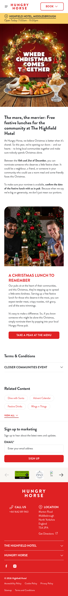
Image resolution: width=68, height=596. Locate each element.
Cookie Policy (31, 583)
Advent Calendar (42, 398)
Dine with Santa (16, 398)
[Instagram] (15, 566)
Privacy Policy (46, 583)
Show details (50, 336)
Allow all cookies (34, 347)
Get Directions (46, 534)
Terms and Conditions (25, 590)
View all (9, 415)
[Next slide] (61, 475)
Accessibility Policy (12, 583)
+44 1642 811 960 (19, 512)
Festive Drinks (15, 406)
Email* (9, 442)
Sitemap (8, 590)
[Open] (6, 6)
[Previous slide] (7, 475)
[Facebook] (6, 566)
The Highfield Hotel (20, 546)
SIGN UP (34, 458)
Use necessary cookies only (34, 358)
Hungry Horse (16, 555)
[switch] (59, 302)
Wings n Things (39, 406)
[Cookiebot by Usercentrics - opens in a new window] (49, 235)
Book (50, 6)
